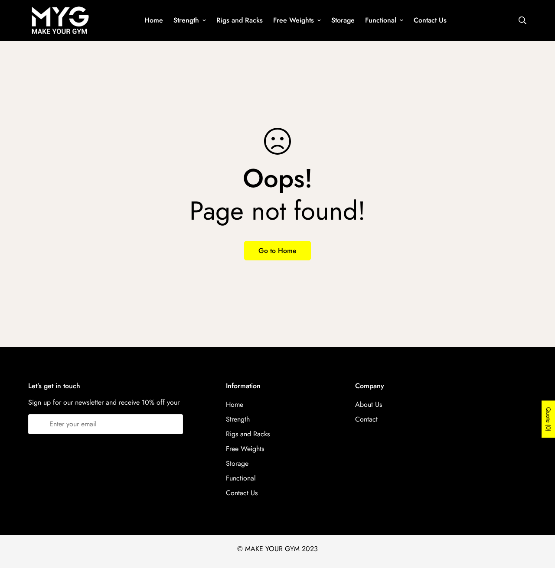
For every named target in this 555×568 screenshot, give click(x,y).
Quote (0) (548, 419)
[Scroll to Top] (538, 521)
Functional (380, 20)
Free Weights (293, 20)
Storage (343, 20)
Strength (186, 20)
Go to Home (277, 251)
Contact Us (430, 20)
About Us (368, 404)
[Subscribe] (173, 424)
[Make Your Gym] (59, 20)
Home (153, 20)
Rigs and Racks (239, 20)
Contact (366, 419)
